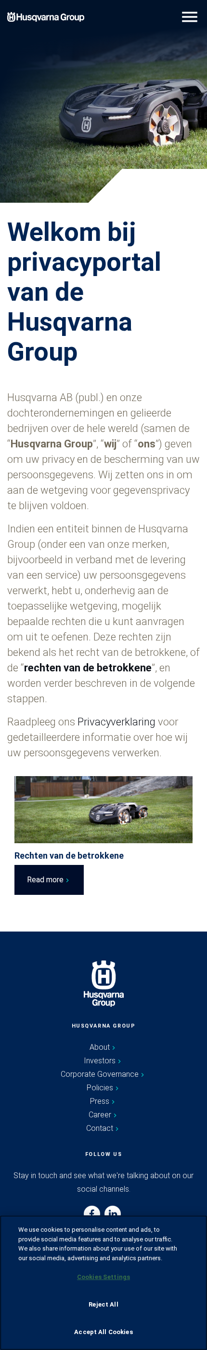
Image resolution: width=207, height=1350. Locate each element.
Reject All (103, 1304)
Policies (100, 1087)
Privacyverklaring (118, 722)
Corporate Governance (100, 1074)
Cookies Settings (103, 1276)
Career (100, 1114)
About (100, 1047)
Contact (99, 1128)
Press (99, 1101)
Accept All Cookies (103, 1332)
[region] (103, 1282)
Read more (45, 879)
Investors (100, 1060)
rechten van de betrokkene (88, 668)
